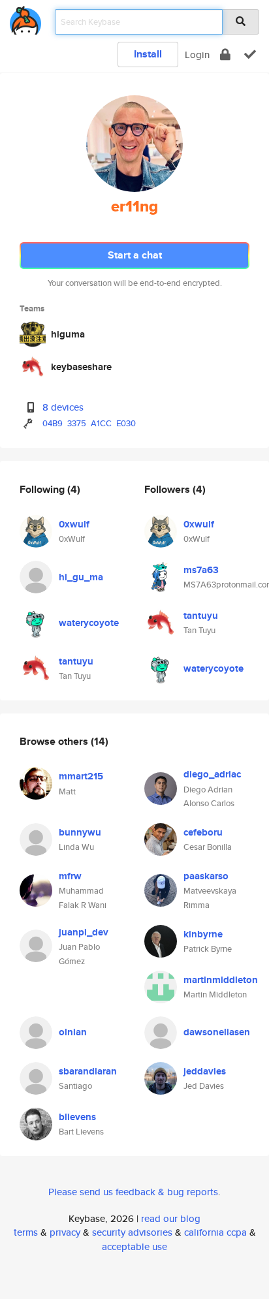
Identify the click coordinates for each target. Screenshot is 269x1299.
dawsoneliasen (216, 1032)
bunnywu (80, 832)
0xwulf (74, 524)
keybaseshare (81, 367)
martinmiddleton (220, 980)
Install (148, 53)
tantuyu (76, 661)
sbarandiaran (88, 1071)
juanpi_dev (83, 932)
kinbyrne (203, 934)
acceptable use (134, 1246)
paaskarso (206, 876)
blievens (77, 1117)
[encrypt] (225, 54)
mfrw (70, 876)
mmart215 (81, 776)
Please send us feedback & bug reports (133, 1191)
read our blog (170, 1218)
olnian (73, 1032)
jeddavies (204, 1071)
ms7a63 (201, 570)
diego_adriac (212, 774)
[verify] (250, 54)
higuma (68, 334)
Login (197, 54)
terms (26, 1232)
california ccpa (215, 1232)
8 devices (63, 407)
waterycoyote (89, 623)
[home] (25, 17)
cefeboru (203, 832)
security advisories (132, 1232)
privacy (65, 1232)
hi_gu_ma (81, 577)
